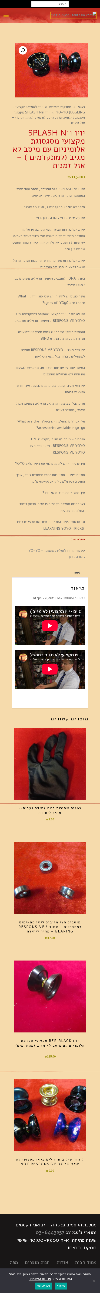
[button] (23, 50)
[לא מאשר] (94, 1280)
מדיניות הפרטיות (40, 1279)
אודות (62, 1262)
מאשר (61, 1286)
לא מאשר (43, 1286)
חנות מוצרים (37, 1262)
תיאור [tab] (77, 572)
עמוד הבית (86, 1262)
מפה (14, 1262)
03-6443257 (50, 1232)
